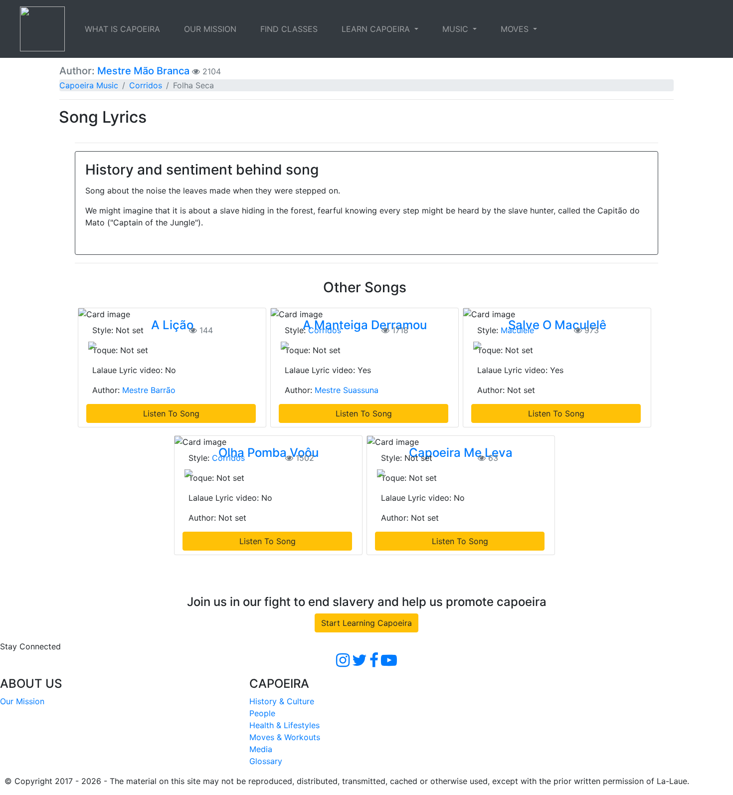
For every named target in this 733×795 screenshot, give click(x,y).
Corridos (145, 85)
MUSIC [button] (456, 29)
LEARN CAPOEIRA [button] (377, 29)
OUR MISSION (210, 29)
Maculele (517, 330)
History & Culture (281, 701)
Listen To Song (171, 413)
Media (260, 749)
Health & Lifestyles (284, 725)
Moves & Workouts (284, 737)
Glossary (265, 761)
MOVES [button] (516, 29)
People (262, 713)
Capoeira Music (88, 85)
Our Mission (22, 701)
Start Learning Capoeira (366, 623)
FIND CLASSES (289, 29)
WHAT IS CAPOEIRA (122, 29)
